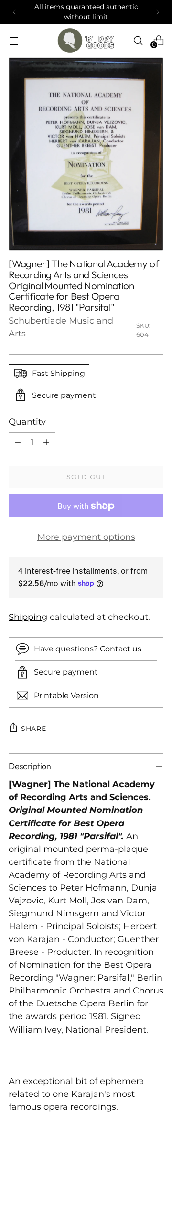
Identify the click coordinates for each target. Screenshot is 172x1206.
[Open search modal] (138, 40)
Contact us (120, 648)
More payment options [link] (86, 537)
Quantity (27, 421)
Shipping (28, 617)
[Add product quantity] (46, 442)
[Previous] (14, 12)
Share (33, 728)
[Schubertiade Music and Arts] (86, 40)
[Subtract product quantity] (17, 442)
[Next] (157, 12)
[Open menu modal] (13, 40)
